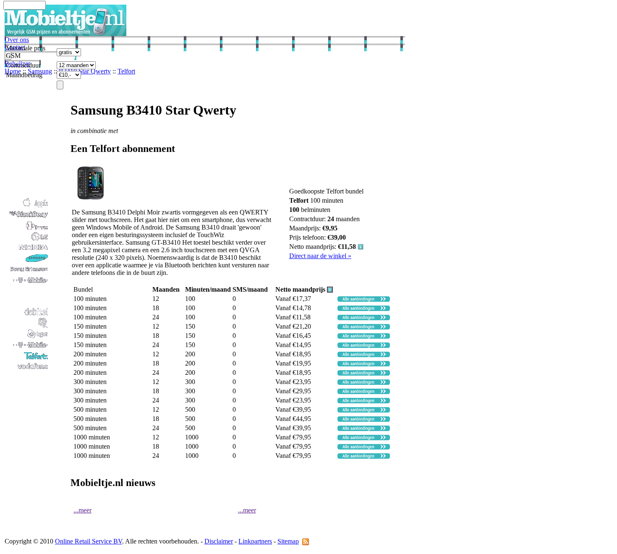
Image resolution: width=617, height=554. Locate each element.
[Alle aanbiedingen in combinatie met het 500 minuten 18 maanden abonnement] (363, 419)
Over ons (17, 39)
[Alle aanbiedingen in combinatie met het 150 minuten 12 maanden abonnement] (363, 327)
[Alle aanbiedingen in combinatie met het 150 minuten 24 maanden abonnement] (363, 345)
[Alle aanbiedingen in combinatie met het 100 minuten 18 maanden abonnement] (363, 308)
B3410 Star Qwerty (85, 71)
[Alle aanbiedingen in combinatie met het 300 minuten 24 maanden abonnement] (363, 401)
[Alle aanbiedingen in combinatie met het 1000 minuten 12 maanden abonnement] (363, 438)
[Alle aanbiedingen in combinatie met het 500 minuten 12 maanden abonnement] (363, 410)
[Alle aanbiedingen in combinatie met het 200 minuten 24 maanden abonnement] (363, 373)
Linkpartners (255, 541)
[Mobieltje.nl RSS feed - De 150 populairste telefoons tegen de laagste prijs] (305, 541)
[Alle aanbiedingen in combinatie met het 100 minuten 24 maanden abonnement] (363, 317)
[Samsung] (27, 261)
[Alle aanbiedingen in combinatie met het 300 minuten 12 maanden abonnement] (363, 382)
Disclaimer (218, 541)
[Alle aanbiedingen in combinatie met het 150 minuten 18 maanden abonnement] (363, 336)
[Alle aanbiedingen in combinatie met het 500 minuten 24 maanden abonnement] (363, 428)
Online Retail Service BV (88, 541)
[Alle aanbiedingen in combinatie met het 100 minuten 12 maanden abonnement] (363, 299)
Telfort (126, 71)
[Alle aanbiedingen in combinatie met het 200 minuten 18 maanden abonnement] (363, 364)
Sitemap (288, 541)
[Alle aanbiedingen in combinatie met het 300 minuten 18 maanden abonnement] (363, 391)
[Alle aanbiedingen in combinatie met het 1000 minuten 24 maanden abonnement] (363, 456)
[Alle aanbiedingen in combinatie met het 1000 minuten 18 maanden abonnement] (363, 447)
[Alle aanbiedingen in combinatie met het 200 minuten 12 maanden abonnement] (363, 354)
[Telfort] (27, 358)
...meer (82, 510)
